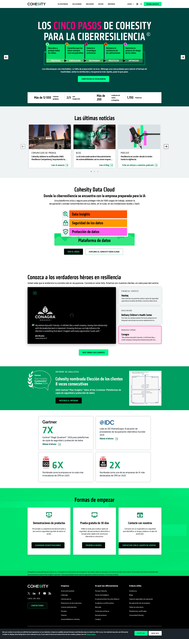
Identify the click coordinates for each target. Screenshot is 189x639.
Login (129, 4)
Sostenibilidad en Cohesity (70, 619)
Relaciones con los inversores (71, 603)
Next (183, 57)
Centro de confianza (102, 611)
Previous (6, 57)
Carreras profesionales (69, 607)
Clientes (64, 615)
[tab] (140, 296)
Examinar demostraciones (48, 545)
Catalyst (98, 619)
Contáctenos (37, 605)
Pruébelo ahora (94, 545)
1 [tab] (91, 171)
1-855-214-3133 (34, 598)
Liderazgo (64, 595)
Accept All (141, 633)
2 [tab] (94, 171)
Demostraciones (101, 615)
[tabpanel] (94, 57)
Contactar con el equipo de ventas (139, 545)
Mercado (98, 607)
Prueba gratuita (152, 4)
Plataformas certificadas (138, 611)
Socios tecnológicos (102, 595)
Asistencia (133, 591)
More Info (155, 633)
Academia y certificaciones (104, 603)
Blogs (131, 595)
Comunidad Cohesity (136, 615)
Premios (64, 611)
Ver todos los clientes (93, 352)
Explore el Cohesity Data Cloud (104, 251)
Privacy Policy (91, 634)
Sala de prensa (66, 599)
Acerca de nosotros (67, 591)
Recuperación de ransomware (139, 603)
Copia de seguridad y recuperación (141, 599)
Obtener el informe (68, 400)
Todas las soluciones (136, 607)
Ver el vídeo (73, 251)
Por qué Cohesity (101, 591)
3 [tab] (98, 171)
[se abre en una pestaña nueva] (29, 593)
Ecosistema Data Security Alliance (107, 599)
